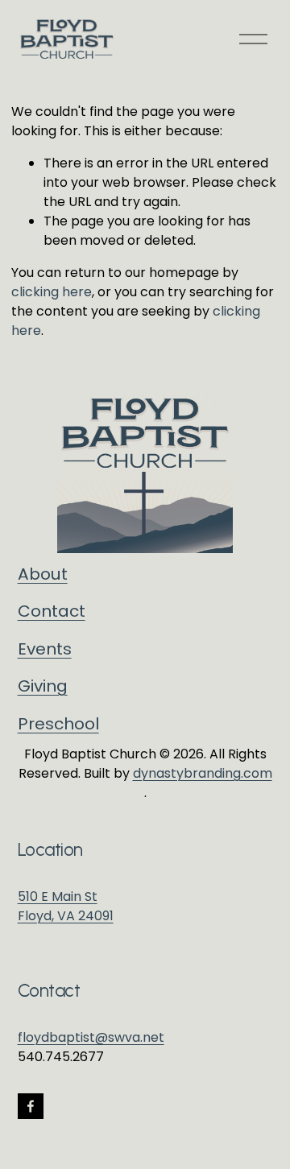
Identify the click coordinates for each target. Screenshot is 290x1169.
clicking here (51, 292)
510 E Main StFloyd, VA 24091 (66, 906)
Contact (51, 611)
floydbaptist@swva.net (91, 1037)
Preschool (58, 724)
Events (45, 649)
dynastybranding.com (202, 773)
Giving (43, 686)
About (43, 574)
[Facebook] (31, 1106)
